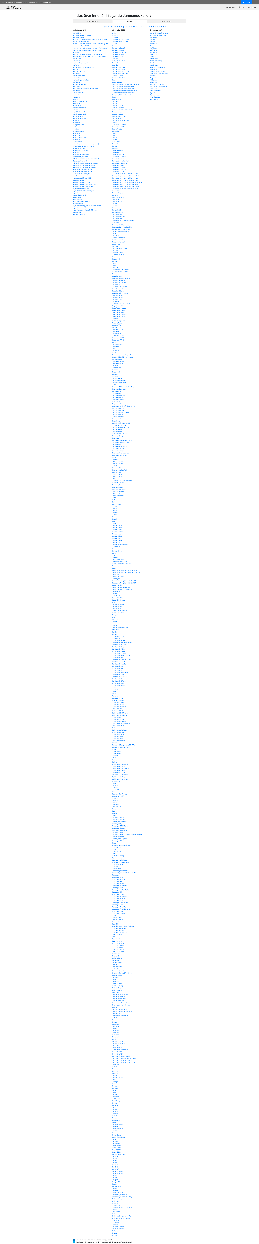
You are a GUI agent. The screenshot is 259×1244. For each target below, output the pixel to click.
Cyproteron (154, 99)
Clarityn (114, 783)
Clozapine (115, 937)
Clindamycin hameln (118, 828)
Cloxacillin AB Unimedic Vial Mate (123, 926)
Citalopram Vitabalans (119, 741)
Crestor (114, 1160)
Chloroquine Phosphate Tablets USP (124, 581)
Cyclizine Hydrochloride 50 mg (122, 1197)
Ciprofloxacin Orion (118, 674)
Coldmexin (115, 981)
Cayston (114, 348)
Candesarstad (116, 152)
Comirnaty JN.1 (117, 1047)
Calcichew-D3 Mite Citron (120, 71)
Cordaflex (115, 1094)
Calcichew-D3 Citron (118, 67)
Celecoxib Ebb (116, 466)
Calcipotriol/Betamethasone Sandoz (123, 93)
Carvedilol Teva (117, 299)
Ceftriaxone (115, 438)
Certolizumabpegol (156, 61)
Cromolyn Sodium (117, 1173)
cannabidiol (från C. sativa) (82, 35)
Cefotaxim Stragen (118, 399)
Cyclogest (115, 1201)
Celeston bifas (116, 485)
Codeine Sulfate (117, 962)
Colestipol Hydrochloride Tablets (122, 1011)
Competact (115, 1064)
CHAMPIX (115, 557)
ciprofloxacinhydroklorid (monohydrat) (86, 144)
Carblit (114, 233)
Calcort (114, 122)
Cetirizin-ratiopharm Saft (120, 544)
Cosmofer (115, 1116)
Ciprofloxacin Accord (119, 645)
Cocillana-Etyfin (117, 958)
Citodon (114, 749)
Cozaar (114, 1133)
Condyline (115, 1073)
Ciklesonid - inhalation (157, 67)
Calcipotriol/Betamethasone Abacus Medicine (127, 84)
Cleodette (115, 798)
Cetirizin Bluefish (117, 532)
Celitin (114, 498)
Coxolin (114, 1131)
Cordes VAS (116, 1099)
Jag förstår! (246, 2)
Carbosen (115, 246)
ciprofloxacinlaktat (79, 148)
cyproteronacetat (79, 214)
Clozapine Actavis (118, 943)
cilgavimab (77, 133)
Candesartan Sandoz (119, 169)
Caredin (114, 263)
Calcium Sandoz (117, 112)
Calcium (114, 103)
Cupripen (115, 1180)
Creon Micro (116, 1156)
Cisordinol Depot (117, 698)
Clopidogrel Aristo (118, 883)
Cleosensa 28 (116, 807)
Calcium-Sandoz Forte (119, 116)
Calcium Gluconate (118, 107)
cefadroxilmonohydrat (80, 63)
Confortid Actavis (117, 1077)
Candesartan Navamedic (120, 163)
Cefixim (152, 41)
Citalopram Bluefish (118, 711)
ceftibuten (76, 82)
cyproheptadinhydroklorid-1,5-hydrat (85, 210)
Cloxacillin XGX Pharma (119, 932)
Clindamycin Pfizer (118, 836)
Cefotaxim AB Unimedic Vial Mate (123, 387)
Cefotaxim (153, 44)
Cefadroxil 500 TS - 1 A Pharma (122, 357)
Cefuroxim (153, 52)
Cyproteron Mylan (118, 1226)
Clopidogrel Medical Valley (120, 890)
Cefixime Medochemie (119, 382)
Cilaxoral (114, 615)
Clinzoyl (114, 843)
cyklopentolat (77, 199)
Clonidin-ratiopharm (118, 864)
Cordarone (115, 1096)
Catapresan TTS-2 (118, 338)
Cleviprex (115, 809)
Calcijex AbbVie (117, 82)
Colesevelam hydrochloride (121, 1005)
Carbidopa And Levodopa (120, 225)
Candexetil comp (117, 193)
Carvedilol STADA (117, 297)
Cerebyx (114, 510)
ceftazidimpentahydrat (81, 80)
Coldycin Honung (117, 986)
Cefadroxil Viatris (117, 363)
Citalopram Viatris (117, 738)
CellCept (114, 500)
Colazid (114, 964)
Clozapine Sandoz (118, 952)
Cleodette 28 (116, 800)
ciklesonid (76, 120)
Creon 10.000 (116, 1141)
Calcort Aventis (117, 129)
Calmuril (114, 135)
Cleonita (114, 802)
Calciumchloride (117, 118)
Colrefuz (114, 1028)
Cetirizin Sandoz (117, 538)
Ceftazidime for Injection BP (121, 423)
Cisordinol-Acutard (118, 700)
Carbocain (115, 235)
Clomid (114, 853)
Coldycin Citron (117, 983)
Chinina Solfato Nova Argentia (122, 564)
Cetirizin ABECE (117, 525)
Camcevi (115, 144)
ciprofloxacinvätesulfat (80, 150)
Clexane (114, 811)
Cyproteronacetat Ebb (119, 1229)
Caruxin (114, 274)
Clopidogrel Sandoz (118, 898)
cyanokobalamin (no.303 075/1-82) (85, 184)
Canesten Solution (118, 197)
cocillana (76, 176)
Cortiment (115, 1109)
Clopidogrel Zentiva (118, 913)
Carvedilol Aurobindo (119, 282)
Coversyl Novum (117, 1128)
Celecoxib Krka (117, 468)
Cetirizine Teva (117, 547)
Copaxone (115, 1086)
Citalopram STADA (118, 734)
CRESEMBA (115, 1158)
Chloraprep (115, 574)
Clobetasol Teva (117, 847)
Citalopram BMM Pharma (120, 713)
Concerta (115, 1069)
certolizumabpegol (79, 107)
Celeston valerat (117, 487)
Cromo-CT (115, 1169)
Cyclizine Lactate (117, 1199)
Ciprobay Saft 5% (117, 638)
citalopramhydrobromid (81, 154)
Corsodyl (115, 1105)
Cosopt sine (116, 1120)
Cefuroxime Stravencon (119, 455)
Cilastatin (153, 76)
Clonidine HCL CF (117, 868)
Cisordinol (115, 696)
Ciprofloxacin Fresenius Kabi (121, 660)
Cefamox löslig (117, 368)
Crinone (114, 1163)
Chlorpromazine (117, 585)
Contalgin (115, 1082)
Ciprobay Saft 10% (118, 636)
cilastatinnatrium (78, 131)
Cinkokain (153, 80)
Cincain (114, 625)
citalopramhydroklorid (80, 157)
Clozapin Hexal (117, 934)
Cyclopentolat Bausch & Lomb (122, 1207)
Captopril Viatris (117, 218)
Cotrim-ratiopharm (118, 1124)
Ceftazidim (153, 46)
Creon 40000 (116, 1152)
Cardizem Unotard (118, 255)
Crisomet (115, 1165)
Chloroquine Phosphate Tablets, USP (124, 583)
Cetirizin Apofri (117, 530)
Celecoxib (153, 54)
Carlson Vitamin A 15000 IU (121, 272)
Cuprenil (114, 1177)
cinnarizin (76, 139)
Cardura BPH (116, 259)
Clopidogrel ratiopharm (119, 896)
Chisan (114, 568)
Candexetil (115, 191)
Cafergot (115, 58)
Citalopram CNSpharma (119, 715)
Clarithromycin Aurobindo (120, 764)
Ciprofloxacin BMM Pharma (121, 655)
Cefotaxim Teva (117, 402)
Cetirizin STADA (117, 540)
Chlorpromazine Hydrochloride (122, 587)
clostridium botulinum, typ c (82, 174)
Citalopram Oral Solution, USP (121, 723)
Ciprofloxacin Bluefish (119, 653)
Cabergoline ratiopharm (119, 52)
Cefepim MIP (116, 372)
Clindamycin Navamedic (120, 830)
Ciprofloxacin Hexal (118, 662)
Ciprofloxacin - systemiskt (158, 86)
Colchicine (115, 969)
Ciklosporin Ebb (117, 606)
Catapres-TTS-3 (117, 329)
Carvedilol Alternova (118, 280)
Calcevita (115, 65)
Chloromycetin (116, 579)
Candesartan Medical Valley (121, 161)
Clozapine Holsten (118, 945)
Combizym (115, 1035)
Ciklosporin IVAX (117, 608)
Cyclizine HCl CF (117, 1192)
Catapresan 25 (117, 333)
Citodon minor (116, 753)
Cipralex (114, 632)
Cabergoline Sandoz (118, 54)
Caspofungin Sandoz (119, 308)
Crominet (115, 1167)
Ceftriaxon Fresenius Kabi (120, 427)
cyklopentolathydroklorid (81, 201)
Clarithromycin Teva (118, 777)
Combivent (115, 1033)
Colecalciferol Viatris (118, 1001)
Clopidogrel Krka (117, 888)
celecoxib (76, 97)
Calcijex (114, 80)
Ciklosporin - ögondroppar (159, 73)
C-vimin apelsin (117, 35)
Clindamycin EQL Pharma (120, 826)
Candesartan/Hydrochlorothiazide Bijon (125, 178)
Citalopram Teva (117, 736)
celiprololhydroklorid (80, 101)
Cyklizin (152, 93)
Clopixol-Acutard (117, 920)
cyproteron (77, 212)
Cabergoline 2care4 (118, 48)
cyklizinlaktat (77, 197)
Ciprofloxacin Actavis (119, 647)
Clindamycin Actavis (118, 819)
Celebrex (115, 459)
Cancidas (115, 148)
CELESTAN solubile (118, 483)
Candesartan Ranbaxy (119, 167)
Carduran (115, 261)
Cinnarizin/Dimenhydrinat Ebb (121, 628)
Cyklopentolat (154, 95)
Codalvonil (115, 960)
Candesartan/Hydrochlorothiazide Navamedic (127, 182)
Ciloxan (114, 621)
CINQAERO (115, 630)
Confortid (115, 1075)
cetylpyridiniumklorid (80, 118)
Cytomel (114, 1233)
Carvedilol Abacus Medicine (121, 278)
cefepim (76, 65)
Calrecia (114, 139)
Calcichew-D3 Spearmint (120, 73)
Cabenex (115, 46)
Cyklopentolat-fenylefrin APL (121, 1216)
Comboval (115, 1037)
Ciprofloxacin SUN (118, 683)
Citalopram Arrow (117, 709)
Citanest (114, 743)
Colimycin (115, 1020)
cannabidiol (77, 33)
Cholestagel (116, 596)
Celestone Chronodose (119, 489)
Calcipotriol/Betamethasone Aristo (123, 86)
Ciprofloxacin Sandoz (119, 679)
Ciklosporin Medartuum (119, 610)
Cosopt (114, 1118)
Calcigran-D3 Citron (118, 78)
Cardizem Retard (117, 252)
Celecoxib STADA (117, 476)
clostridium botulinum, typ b (82, 171)
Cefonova (115, 385)
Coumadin (115, 1126)
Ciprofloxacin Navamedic (120, 672)
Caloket (114, 137)
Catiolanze (115, 346)
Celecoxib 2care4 (117, 461)
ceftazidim (76, 78)
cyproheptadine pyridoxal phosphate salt (87, 206)
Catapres (115, 319)
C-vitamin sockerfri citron (120, 41)
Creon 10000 (116, 1143)
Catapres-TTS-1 (117, 325)
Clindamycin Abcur (118, 817)
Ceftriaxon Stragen (118, 436)
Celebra (114, 457)
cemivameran (77, 103)
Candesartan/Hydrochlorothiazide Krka (125, 180)
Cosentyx (115, 1113)
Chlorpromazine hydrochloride (122, 589)
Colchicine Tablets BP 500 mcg (122, 973)
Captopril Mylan (117, 214)
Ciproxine (115, 689)
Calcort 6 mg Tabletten (119, 127)
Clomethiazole (116, 851)
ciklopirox (76, 122)
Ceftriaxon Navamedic (119, 434)
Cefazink (115, 370)
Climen (114, 815)
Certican (114, 517)
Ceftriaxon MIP (117, 431)
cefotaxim (76, 73)
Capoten (114, 203)
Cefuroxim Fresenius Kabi (120, 442)
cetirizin (76, 110)
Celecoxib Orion (117, 472)
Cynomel (115, 1224)
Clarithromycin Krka (118, 772)
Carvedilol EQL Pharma (119, 287)
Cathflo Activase (117, 344)
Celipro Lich (116, 493)
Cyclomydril (116, 1205)
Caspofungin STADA (118, 310)
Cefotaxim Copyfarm (119, 389)
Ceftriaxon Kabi (117, 429)
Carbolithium (116, 244)
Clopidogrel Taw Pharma (120, 902)
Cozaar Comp (116, 1135)
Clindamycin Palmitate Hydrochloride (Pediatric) (127, 834)
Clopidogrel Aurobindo (119, 885)
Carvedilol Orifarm (118, 291)
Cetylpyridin (154, 65)
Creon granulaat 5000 (119, 1154)
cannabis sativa (78, 37)
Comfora (114, 1039)
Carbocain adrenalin (118, 238)
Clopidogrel (115, 875)
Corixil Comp (116, 1101)
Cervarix (114, 519)
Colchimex (115, 977)
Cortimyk (115, 1111)
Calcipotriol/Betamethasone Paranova (124, 90)
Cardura (114, 257)
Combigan (115, 1030)
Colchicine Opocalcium (119, 971)
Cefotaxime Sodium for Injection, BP (124, 406)
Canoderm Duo (117, 201)
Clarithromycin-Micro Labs (120, 779)
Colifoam (115, 1018)
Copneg (114, 1090)
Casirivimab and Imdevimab (121, 304)
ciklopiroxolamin (78, 125)
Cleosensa (115, 804)
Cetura (114, 553)
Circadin (114, 694)
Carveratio (115, 301)
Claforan (114, 758)
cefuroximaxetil (78, 93)
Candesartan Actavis (119, 157)
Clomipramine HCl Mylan (120, 860)
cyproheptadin (78, 203)
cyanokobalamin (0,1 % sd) (82, 182)
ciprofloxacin (77, 142)
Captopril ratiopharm (118, 216)
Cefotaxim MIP (117, 393)
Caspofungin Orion (118, 306)
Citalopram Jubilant (118, 719)
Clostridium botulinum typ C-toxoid (84, 167)
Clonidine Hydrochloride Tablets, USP (124, 873)
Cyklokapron (116, 1212)
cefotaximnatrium (79, 76)
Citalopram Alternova (119, 706)
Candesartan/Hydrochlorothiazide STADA (125, 186)
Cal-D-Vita (115, 63)
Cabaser (114, 44)
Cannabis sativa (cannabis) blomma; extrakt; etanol (90, 48)
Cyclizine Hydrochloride (119, 1194)
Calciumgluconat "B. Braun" (121, 120)
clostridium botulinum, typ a (82, 169)
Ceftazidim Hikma (118, 414)
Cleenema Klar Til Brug (119, 794)
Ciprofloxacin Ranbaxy (119, 677)
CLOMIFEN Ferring (118, 856)
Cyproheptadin (155, 97)
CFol (113, 555)
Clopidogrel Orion (117, 892)
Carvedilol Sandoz (118, 295)
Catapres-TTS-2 (117, 327)
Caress (114, 265)
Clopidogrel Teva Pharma (120, 907)
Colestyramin (116, 1013)
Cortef (114, 1107)
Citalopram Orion (117, 728)
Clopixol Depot (117, 917)
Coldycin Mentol (117, 990)
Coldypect (115, 992)
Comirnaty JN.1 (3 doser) (120, 1050)
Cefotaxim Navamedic (119, 395)
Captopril (115, 208)
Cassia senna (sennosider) (159, 35)
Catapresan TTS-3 (118, 340)
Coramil (114, 1092)
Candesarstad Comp (118, 154)
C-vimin (114, 33)
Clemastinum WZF (118, 796)
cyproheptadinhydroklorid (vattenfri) (85, 208)
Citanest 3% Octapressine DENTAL (123, 745)
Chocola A (115, 593)
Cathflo (114, 342)
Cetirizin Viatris (117, 542)
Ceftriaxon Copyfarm (119, 425)
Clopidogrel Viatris (118, 911)
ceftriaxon (76, 86)
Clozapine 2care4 (117, 939)
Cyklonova (115, 1214)
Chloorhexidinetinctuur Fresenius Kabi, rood (126, 572)
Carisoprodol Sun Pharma (120, 269)
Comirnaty (115, 1045)
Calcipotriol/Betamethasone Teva (123, 95)
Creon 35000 (116, 1150)
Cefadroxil (153, 37)
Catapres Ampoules (118, 321)
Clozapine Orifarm (118, 949)
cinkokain (76, 135)
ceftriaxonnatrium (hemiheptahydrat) (85, 88)
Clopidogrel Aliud (117, 881)
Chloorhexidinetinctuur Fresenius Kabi (124, 570)
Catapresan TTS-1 (118, 336)
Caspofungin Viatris (118, 316)
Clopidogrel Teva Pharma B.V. (121, 909)
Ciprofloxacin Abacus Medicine (122, 642)
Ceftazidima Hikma (118, 419)
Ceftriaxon (153, 50)
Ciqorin (114, 691)
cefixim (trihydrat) (79, 71)
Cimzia (114, 623)
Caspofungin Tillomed (119, 314)
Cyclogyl (115, 1203)
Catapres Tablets (117, 323)
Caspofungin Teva (118, 312)
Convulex (115, 1084)
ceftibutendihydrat (79, 84)
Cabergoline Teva (117, 56)
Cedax (114, 353)
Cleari (114, 792)
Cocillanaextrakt (155, 90)
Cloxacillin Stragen (118, 930)
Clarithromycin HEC (118, 766)
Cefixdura (115, 374)
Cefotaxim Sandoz (118, 397)
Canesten (115, 195)
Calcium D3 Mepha (118, 105)
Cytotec (114, 1235)
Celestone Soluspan (118, 491)
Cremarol (115, 1139)
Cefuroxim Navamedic (119, 446)
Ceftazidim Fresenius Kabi (120, 412)
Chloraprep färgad (118, 576)
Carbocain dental (117, 240)
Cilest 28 (115, 619)
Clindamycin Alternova (119, 821)
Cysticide (115, 1231)
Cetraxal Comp (117, 551)
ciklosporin (76, 127)
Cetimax (114, 523)
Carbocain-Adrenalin (118, 242)
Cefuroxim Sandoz (118, 449)
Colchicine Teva (117, 975)
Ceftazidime (116, 421)
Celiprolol (153, 56)
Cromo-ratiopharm (118, 1171)
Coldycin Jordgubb (118, 988)
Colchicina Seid (117, 966)
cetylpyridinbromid (79, 114)
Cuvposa (115, 1190)
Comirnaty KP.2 (117, 1052)
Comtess (115, 1067)
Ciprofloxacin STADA (118, 681)
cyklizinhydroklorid (79, 195)
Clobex (114, 849)
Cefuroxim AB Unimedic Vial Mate (123, 440)
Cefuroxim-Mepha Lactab (120, 453)
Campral (114, 146)
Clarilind (114, 760)
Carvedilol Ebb (116, 284)
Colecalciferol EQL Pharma (120, 994)
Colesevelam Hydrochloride (121, 1003)
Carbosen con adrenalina (120, 248)
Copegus (115, 1088)
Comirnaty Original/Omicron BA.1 (122, 1060)
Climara (114, 813)
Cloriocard (115, 922)
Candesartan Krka (118, 159)
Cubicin (114, 1175)
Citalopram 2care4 (118, 702)
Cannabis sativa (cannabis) (159, 33)
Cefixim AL (115, 376)
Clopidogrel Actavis (118, 879)
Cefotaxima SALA (117, 404)
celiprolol (76, 99)
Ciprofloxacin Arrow (118, 651)
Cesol (113, 521)
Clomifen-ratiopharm (118, 858)
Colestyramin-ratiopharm (120, 1015)
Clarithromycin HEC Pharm (120, 768)
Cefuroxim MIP (117, 444)
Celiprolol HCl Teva (118, 495)
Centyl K (114, 502)
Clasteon (115, 785)
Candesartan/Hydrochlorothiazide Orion (125, 184)
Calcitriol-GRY (116, 99)
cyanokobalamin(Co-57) (81, 188)
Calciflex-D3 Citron (118, 76)
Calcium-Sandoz (117, 114)
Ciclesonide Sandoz (118, 600)
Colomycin (115, 1026)
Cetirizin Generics (117, 534)
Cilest (113, 617)
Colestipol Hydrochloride (120, 1009)
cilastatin (76, 129)
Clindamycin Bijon (117, 824)
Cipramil (114, 634)
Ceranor (114, 506)
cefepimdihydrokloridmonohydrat (84, 67)
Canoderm (115, 199)
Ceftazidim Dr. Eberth (119, 410)
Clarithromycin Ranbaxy (120, 775)
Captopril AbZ (116, 210)
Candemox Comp (117, 150)
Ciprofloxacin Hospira (119, 664)
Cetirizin (153, 63)
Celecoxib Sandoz (118, 474)
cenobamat (77, 105)
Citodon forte (116, 751)
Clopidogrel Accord (118, 877)
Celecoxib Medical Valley (120, 470)
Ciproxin (114, 687)
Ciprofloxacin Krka (118, 668)
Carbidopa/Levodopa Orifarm (121, 229)
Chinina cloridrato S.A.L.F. (120, 561)
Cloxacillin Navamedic (119, 928)
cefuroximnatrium (79, 95)
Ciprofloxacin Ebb (118, 657)
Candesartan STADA (118, 171)
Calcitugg (115, 101)
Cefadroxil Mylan (117, 359)
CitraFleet (115, 755)
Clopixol (114, 915)
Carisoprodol (116, 267)
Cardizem (115, 250)
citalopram (76, 152)
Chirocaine (115, 566)
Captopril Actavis (117, 212)
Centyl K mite (116, 504)
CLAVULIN (115, 790)
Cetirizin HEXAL (117, 536)
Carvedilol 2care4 (117, 276)
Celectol (114, 478)
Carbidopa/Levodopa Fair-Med (122, 227)
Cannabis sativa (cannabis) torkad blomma (87, 54)
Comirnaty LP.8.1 (117, 1054)
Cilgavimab (154, 78)
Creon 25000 (116, 1145)
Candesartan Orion (118, 165)
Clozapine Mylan (117, 947)
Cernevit (114, 515)
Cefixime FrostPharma (119, 380)
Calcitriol (114, 97)
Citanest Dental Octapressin (121, 747)
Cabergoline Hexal (118, 50)
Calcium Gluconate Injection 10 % (123, 110)
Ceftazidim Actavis (118, 408)
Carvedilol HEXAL (117, 289)
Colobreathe (116, 1024)
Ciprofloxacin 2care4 (119, 640)
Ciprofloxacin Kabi (118, 666)
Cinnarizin (153, 82)
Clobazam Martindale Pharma (121, 845)
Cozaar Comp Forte (118, 1137)
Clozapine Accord (118, 941)
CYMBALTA (115, 1220)
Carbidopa (115, 223)
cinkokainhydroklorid (80, 137)
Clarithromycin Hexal (118, 770)
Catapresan (115, 331)
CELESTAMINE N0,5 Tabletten (122, 480)
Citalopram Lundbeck (119, 721)
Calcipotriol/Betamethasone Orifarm (123, 88)
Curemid (114, 1188)
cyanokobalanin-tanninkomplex (83, 191)
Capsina (114, 206)
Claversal (115, 787)
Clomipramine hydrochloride (121, 862)
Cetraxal (114, 549)
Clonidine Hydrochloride (120, 871)
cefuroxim (76, 90)
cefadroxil (76, 61)
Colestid (114, 1007)
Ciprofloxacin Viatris (118, 685)
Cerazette (115, 508)
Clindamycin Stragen (119, 841)
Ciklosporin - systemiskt (158, 71)
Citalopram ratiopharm (119, 730)
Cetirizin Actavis (117, 527)
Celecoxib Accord (118, 463)
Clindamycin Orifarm (118, 832)
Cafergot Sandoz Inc (119, 61)
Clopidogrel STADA (118, 900)
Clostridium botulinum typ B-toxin (84, 165)
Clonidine (115, 866)
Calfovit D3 (115, 131)
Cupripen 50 (116, 1182)
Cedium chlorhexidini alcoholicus (122, 355)
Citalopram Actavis (118, 704)
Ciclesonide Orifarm (118, 598)
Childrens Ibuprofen (118, 559)
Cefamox (115, 365)
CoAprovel (115, 956)
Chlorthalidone (116, 591)
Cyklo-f (114, 1209)
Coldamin (115, 979)
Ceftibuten (153, 48)
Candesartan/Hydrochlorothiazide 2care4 (125, 174)
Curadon (114, 1184)
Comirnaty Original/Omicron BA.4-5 (123, 1062)
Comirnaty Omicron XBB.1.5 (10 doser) (124, 1058)
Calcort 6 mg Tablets (119, 125)
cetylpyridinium (78, 116)
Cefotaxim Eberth (117, 391)
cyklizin (75, 193)
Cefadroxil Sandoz (118, 361)
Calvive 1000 (116, 142)
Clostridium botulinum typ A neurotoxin (86, 163)
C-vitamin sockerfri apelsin (120, 39)
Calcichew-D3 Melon (118, 69)
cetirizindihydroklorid (80, 112)
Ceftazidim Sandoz (118, 417)
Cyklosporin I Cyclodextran (121, 1218)
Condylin (115, 1071)
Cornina (114, 1103)
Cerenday (115, 512)
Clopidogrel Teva (117, 905)
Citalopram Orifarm (118, 726)
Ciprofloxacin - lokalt (157, 84)
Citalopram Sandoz (118, 732)
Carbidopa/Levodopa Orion (121, 231)
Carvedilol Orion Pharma (120, 293)
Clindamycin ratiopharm (119, 839)
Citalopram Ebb (117, 717)
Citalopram (153, 88)
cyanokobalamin (78, 180)
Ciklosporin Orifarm (118, 613)
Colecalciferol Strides (119, 998)
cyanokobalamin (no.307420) (83, 186)
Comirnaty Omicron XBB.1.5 (121, 1056)
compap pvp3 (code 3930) (82, 178)
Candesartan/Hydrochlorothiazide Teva (125, 188)
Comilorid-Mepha (117, 1041)
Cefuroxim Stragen (118, 451)
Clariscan (115, 762)
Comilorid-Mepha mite (119, 1043)
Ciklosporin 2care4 (118, 604)
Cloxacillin (115, 924)
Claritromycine (116, 781)
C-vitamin (115, 37)
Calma (114, 133)
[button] (242, 7)
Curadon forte (116, 1186)
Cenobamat (154, 58)
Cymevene (115, 1222)
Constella (115, 1079)
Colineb (114, 1022)
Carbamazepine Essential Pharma (123, 220)
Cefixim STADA (117, 378)
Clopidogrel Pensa (118, 894)
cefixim (75, 69)
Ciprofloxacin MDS (118, 670)
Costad (114, 1122)
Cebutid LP (115, 350)
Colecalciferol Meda (118, 996)
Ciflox (114, 602)
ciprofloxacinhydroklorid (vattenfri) (84, 146)
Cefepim (153, 39)
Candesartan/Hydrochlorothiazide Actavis (125, 176)
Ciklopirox (153, 69)
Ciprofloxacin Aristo (118, 649)
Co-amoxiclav (116, 954)
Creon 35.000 (116, 1148)
